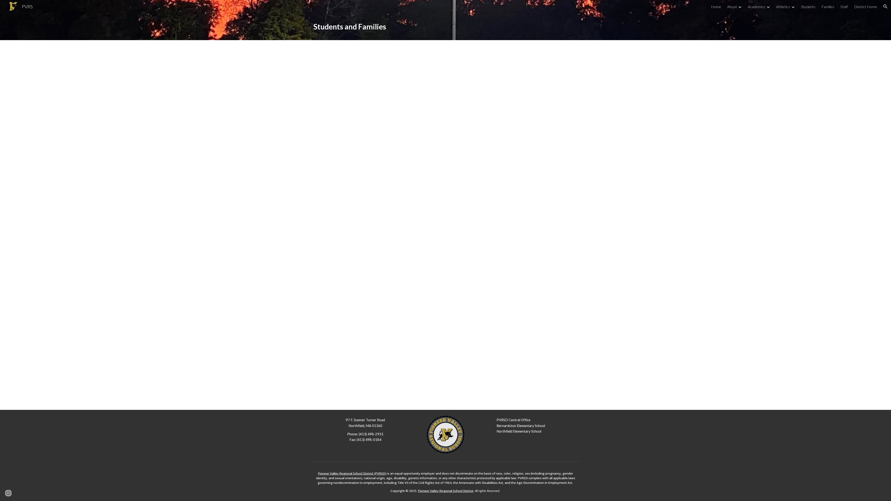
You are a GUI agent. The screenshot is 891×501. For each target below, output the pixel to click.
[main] (445, 27)
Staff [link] (844, 6)
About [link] (732, 6)
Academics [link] (756, 6)
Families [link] (827, 6)
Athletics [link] (783, 6)
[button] (885, 6)
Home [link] (716, 6)
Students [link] (808, 6)
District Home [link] (865, 6)
